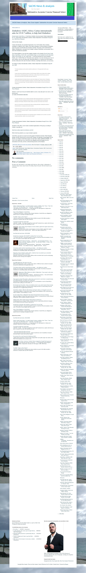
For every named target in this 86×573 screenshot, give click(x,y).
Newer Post (14, 198)
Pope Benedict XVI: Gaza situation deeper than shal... (66, 494)
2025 (60, 143)
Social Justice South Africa (18, 36)
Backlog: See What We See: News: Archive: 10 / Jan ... (66, 325)
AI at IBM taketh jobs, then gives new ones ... (22, 262)
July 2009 (62, 183)
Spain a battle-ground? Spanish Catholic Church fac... (67, 395)
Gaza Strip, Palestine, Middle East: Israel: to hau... (66, 392)
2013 (60, 165)
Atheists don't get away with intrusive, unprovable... (66, 261)
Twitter (70, 79)
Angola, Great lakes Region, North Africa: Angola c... (66, 422)
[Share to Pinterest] (21, 146)
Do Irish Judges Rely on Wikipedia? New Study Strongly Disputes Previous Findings (31, 294)
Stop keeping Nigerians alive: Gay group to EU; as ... (66, 201)
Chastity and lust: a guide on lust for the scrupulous (66, 331)
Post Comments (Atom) (23, 200)
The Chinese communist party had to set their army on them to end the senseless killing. (66, 127)
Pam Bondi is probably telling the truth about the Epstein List (66, 95)
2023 (60, 147)
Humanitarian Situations (38, 148)
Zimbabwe (25, 149)
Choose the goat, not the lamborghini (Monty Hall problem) (66, 87)
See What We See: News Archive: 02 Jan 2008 (65, 497)
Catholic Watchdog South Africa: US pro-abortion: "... (67, 297)
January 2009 (63, 193)
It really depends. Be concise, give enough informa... (24, 530)
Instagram (64, 80)
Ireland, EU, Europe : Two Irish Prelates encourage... (66, 434)
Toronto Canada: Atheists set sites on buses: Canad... (66, 252)
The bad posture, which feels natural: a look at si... (66, 204)
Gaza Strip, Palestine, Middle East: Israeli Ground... (66, 463)
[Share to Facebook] (19, 146)
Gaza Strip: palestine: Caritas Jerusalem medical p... (66, 312)
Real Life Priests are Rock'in (66, 320)
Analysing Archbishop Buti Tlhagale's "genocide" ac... (66, 210)
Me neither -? (16, 529)
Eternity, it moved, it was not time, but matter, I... (66, 469)
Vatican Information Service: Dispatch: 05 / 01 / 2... (66, 449)
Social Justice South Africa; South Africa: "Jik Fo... (66, 309)
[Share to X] (18, 146)
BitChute (67, 81)
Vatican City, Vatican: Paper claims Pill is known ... (66, 425)
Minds (70, 81)
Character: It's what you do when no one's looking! (66, 273)
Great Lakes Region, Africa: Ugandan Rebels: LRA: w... (66, 373)
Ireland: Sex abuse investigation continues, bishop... (67, 370)
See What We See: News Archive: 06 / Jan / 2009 (65, 412)
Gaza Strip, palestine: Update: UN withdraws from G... (66, 358)
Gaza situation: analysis (65, 488)
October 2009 (63, 178)
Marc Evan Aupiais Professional (66, 560)
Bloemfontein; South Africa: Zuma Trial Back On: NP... (66, 318)
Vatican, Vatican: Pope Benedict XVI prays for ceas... (67, 428)
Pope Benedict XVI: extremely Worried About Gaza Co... (66, 409)
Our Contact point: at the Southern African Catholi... (66, 315)
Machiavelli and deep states (65, 98)
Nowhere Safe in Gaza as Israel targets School (67, 400)
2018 (60, 156)
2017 (60, 158)
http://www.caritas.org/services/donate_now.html (22, 130)
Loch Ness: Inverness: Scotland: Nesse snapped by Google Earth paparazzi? (35, 341)
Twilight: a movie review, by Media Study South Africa (66, 244)
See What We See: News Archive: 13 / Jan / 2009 (65, 294)
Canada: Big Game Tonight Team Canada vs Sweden (66, 437)
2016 (60, 160)
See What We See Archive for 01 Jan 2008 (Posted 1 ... (66, 500)
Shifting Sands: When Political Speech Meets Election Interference (27, 299)
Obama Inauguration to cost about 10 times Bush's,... (66, 241)
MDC (45, 148)
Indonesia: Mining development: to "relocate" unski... (67, 483)
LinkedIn (59, 80)
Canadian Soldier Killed (65, 381)
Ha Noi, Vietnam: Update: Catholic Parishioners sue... (66, 303)
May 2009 (62, 187)
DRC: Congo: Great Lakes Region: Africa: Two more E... (67, 361)
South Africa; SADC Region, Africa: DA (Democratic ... (66, 195)
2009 (60, 173)
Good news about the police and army (22, 331)
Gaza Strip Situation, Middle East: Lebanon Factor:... (66, 379)
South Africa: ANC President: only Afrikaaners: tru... (66, 258)
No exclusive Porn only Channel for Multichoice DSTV (24, 336)
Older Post (51, 198)
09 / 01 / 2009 (15, 37)
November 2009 (64, 176)
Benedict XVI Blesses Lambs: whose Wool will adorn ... (66, 213)
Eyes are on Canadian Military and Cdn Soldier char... (66, 475)
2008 (60, 513)
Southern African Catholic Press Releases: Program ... (67, 247)
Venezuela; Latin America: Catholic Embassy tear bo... (66, 228)
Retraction (62, 397)
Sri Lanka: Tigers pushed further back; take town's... (67, 455)
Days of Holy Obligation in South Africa (21, 211)
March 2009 (63, 189)
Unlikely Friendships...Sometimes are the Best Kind (66, 440)
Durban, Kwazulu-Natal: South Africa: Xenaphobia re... (66, 403)
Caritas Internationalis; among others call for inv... (66, 340)
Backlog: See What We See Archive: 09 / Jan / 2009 (66, 328)
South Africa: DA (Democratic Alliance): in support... (66, 276)
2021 (60, 151)
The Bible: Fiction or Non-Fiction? (20, 216)
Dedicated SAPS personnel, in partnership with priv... (24, 533)
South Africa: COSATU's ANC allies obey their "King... (66, 457)
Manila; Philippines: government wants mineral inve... (67, 346)
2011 (60, 169)
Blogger (66, 564)
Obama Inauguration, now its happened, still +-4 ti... (66, 234)
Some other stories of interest (66, 443)
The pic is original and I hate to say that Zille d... (23, 536)
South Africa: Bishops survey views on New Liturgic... (66, 364)
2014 (60, 163)
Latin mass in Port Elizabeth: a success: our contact (66, 231)
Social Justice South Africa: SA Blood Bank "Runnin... (66, 291)
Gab (71, 80)
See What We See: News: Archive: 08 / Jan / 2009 (65, 367)
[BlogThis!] (17, 146)
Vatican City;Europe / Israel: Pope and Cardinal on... (66, 355)
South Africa (20, 149)
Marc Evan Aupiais (54, 560)
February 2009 (63, 191)
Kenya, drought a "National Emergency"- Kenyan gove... (66, 300)
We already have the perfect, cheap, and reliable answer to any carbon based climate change (33, 285)
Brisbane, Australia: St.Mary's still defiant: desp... (66, 431)
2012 (60, 167)
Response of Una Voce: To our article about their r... (66, 207)
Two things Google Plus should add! (21, 221)
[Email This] (16, 146)
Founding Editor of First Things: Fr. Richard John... (67, 337)
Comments (61, 111)
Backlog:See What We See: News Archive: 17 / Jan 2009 (66, 255)
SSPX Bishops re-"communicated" (64, 225)
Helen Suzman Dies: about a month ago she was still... (66, 503)
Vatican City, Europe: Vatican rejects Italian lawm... (66, 510)
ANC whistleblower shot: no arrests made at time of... (66, 446)
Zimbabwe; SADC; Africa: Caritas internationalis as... (66, 306)
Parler (59, 81)
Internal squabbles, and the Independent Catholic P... (66, 216)
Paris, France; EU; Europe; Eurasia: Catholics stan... (66, 285)
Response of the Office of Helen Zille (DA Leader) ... (67, 250)
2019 (60, 154)
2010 (60, 171)
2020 (60, 152)
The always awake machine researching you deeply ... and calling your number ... (30, 248)
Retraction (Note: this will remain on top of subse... (67, 279)
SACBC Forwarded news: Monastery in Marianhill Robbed (65, 237)
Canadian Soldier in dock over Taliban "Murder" (66, 491)
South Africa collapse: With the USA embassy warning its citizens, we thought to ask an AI (32, 289)
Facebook (66, 79)
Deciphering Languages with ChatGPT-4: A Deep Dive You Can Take (27, 236)
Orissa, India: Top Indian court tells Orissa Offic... (66, 406)
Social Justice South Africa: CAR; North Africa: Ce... (66, 282)
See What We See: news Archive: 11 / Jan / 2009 (65, 322)
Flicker (68, 80)
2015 (60, 162)
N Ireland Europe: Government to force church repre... (66, 486)
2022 (60, 149)
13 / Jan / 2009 (25, 56)
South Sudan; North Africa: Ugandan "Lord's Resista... (66, 349)
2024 (60, 145)
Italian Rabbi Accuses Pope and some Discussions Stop (67, 288)
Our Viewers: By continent (65, 505)
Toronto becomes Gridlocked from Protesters (66, 460)
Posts (60, 108)
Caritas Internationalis (20, 148)
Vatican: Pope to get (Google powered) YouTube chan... (66, 270)
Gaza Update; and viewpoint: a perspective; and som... (66, 389)
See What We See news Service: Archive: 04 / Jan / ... (67, 466)
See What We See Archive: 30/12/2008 (21, 233)
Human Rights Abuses (29, 148)
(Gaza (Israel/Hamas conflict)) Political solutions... (66, 386)
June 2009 (62, 185)
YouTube (63, 81)
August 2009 (63, 182)
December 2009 (64, 174)
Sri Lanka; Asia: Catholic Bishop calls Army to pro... (67, 343)
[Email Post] (14, 146)
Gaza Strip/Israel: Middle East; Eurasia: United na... (66, 334)
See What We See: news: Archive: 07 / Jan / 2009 (65, 383)
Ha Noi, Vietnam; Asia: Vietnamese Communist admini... (65, 418)
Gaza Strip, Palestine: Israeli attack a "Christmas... (66, 507)
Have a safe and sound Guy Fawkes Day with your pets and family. (65, 131)
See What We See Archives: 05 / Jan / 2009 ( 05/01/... (67, 452)
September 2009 (64, 180)
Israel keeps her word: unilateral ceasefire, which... (67, 264)
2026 (60, 141)
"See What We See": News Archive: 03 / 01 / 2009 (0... (66, 480)
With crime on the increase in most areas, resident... (24, 538)
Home (33, 198)
